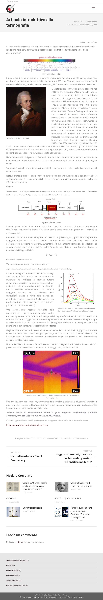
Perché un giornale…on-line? (68, 498)
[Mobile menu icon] (94, 8)
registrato (19, 542)
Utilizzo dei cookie (13, 575)
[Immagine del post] (13, 487)
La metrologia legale (32, 507)
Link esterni (10, 565)
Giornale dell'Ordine (31, 438)
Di (49, 438)
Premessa (11, 498)
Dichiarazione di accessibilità (17, 585)
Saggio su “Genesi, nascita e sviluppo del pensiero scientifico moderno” (35, 486)
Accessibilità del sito (13, 580)
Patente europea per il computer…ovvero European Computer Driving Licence (81, 512)
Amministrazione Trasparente (17, 560)
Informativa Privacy (13, 570)
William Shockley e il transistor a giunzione (81, 485)
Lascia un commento (80, 438)
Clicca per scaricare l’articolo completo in (27, 425)
